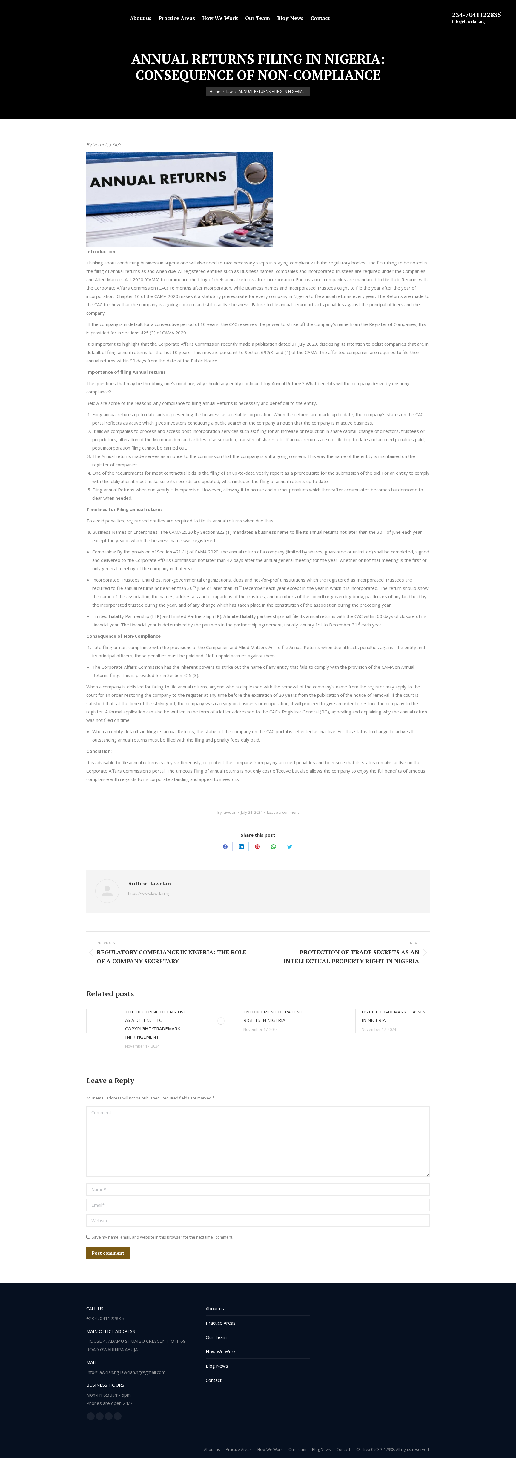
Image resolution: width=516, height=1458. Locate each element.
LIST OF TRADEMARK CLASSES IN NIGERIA (393, 1016)
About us (215, 1308)
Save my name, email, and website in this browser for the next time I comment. (162, 1237)
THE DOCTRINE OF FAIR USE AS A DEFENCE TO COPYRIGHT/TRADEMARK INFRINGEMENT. (155, 1024)
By (226, 812)
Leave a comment (283, 812)
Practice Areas (221, 1323)
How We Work (221, 1351)
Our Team (216, 1337)
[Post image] (102, 1021)
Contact (214, 1380)
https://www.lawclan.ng (149, 893)
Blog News (217, 1366)
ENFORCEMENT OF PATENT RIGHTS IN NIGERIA (272, 1016)
